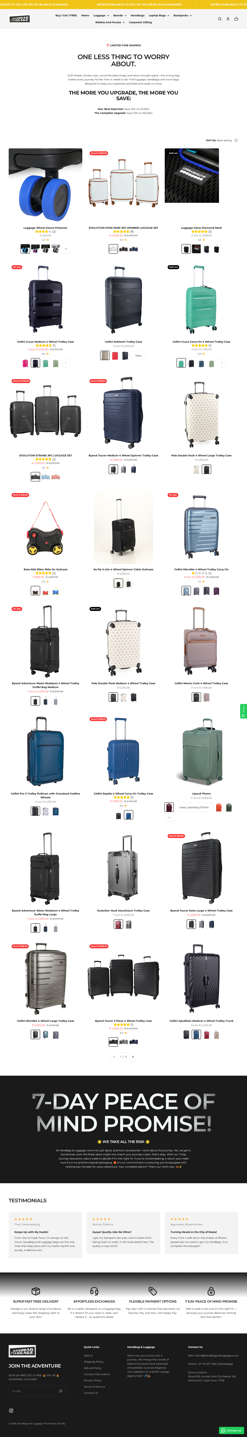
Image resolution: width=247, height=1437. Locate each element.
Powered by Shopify (54, 1423)
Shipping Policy (94, 1361)
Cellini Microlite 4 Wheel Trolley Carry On (201, 569)
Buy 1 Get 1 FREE (66, 15)
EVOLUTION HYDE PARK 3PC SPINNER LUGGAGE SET (123, 227)
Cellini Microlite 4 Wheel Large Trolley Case (45, 1021)
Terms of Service (94, 1386)
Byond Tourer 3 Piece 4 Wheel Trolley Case (123, 1021)
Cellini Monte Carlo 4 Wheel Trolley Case (201, 683)
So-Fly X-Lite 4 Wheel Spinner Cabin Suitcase (123, 569)
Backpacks (181, 15)
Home (85, 15)
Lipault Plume (201, 793)
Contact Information (97, 1374)
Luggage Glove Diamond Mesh (201, 227)
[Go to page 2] (132, 1057)
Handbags (137, 15)
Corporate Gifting (140, 22)
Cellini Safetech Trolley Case (123, 341)
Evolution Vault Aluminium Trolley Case (123, 910)
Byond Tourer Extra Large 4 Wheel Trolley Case (201, 910)
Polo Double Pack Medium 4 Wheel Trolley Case (123, 683)
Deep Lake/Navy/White (193, 807)
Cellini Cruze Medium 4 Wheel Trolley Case (45, 341)
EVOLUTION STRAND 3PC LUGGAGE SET (45, 455)
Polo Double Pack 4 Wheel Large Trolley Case (201, 455)
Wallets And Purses (108, 22)
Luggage (99, 15)
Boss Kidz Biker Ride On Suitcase (45, 569)
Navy (138, 355)
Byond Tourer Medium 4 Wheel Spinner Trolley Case (123, 455)
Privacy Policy (93, 1380)
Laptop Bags (157, 15)
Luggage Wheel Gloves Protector (45, 227)
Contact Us (91, 1393)
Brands (118, 15)
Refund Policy (92, 1368)
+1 (66, 363)
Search (88, 1355)
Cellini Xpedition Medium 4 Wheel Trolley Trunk (201, 1021)
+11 (169, 817)
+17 (65, 249)
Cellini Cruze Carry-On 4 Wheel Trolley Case (201, 341)
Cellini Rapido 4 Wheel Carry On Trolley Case (123, 793)
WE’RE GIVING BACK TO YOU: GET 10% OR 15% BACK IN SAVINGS (100, 4)
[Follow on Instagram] (11, 1410)
